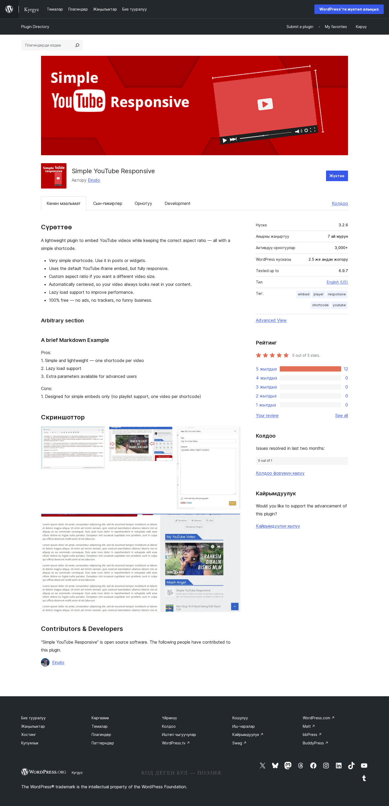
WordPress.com (319, 718)
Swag (239, 743)
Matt (309, 726)
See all (341, 415)
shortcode (320, 305)
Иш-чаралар (243, 726)
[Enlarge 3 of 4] (233, 433)
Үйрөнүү (169, 718)
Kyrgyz (77, 772)
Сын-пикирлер (107, 203)
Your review (267, 415)
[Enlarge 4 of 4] (233, 520)
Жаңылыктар (33, 726)
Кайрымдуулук (248, 734)
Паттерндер (103, 743)
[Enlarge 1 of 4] (97, 433)
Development (178, 203)
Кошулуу (240, 718)
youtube (339, 305)
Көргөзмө (100, 718)
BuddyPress (315, 743)
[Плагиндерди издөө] (77, 45)
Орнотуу (143, 203)
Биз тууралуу (33, 718)
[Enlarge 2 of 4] (165, 433)
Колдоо (340, 203)
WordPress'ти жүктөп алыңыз (349, 9)
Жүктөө (337, 175)
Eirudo (94, 180)
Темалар (100, 726)
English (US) (337, 282)
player (319, 294)
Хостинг (28, 734)
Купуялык (29, 743)
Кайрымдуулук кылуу (278, 526)
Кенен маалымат (64, 203)
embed (303, 294)
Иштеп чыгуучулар (179, 734)
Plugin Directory (35, 26)
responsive (337, 294)
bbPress (312, 734)
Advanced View (271, 320)
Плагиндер (101, 734)
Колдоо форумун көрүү (280, 473)
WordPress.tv (176, 743)
